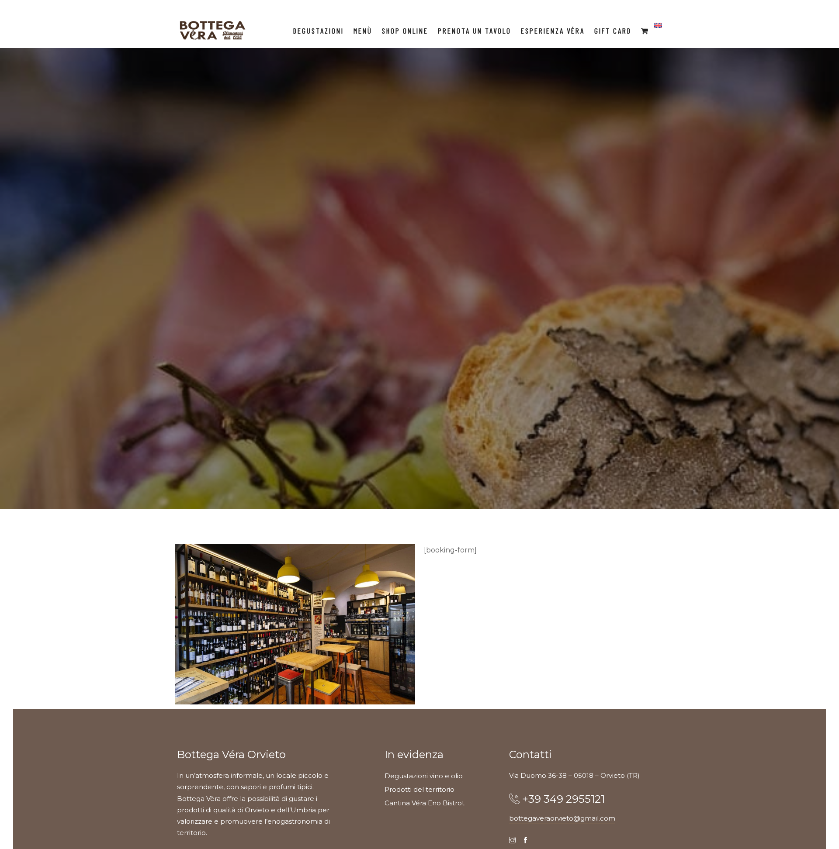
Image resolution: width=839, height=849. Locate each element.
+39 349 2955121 (563, 799)
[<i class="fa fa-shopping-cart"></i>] (645, 30)
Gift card (612, 30)
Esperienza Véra (553, 30)
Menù (363, 30)
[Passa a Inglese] (658, 26)
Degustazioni (318, 30)
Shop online (405, 30)
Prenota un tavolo (474, 30)
